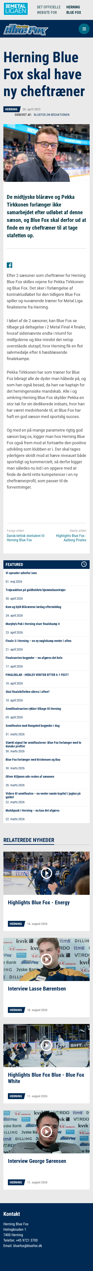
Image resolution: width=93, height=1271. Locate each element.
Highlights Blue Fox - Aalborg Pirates (71, 538)
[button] (84, 29)
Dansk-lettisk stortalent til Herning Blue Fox (25, 538)
